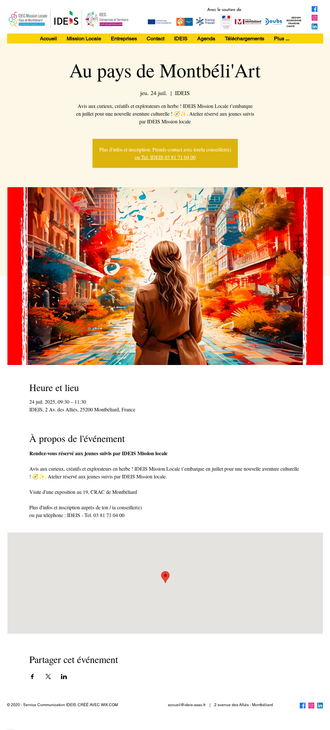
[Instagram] (314, 18)
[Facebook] (314, 9)
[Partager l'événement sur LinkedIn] (64, 676)
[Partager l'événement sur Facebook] (32, 676)
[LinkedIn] (314, 26)
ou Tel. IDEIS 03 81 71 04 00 (165, 157)
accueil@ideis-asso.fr (187, 705)
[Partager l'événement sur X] (48, 676)
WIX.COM (109, 705)
